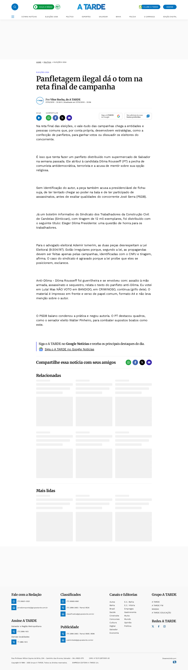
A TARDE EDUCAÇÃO (161, 613)
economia (114, 633)
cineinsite (114, 616)
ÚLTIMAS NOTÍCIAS (29, 17)
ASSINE (169, 7)
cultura (113, 622)
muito (127, 616)
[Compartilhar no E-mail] (69, 118)
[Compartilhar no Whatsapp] (48, 118)
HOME (38, 62)
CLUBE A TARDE (150, 7)
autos (112, 602)
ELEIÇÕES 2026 (51, 17)
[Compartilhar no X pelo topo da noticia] (62, 118)
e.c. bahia (129, 602)
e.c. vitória (129, 605)
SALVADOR (103, 17)
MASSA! (155, 609)
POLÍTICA (69, 17)
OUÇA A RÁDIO (45, 7)
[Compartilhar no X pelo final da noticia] (142, 362)
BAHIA (118, 17)
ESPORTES (86, 17)
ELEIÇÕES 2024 (60, 62)
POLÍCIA (132, 17)
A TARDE (156, 602)
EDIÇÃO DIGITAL (170, 17)
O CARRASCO (149, 17)
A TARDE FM (157, 605)
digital (112, 626)
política (47, 62)
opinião (127, 622)
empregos (128, 609)
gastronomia (130, 612)
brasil (112, 609)
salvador (114, 629)
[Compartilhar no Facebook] (55, 118)
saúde (112, 612)
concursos (114, 619)
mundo (127, 619)
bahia (112, 605)
